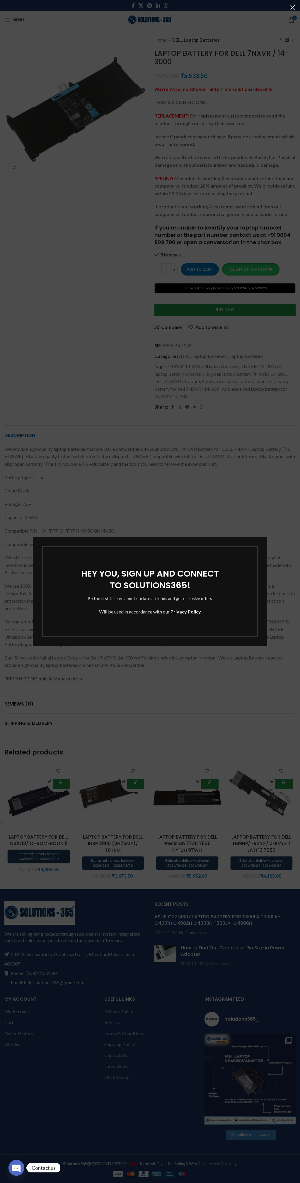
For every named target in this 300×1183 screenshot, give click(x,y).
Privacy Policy (186, 611)
